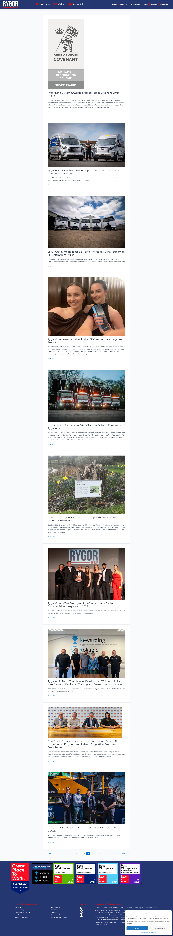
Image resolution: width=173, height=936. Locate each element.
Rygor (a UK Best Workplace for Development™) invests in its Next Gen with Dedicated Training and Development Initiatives (85, 683)
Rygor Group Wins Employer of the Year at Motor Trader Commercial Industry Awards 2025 (80, 605)
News (146, 4)
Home (114, 4)
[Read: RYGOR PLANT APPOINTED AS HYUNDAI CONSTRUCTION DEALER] (86, 798)
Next (124, 853)
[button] (169, 913)
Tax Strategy (55, 907)
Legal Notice (19, 915)
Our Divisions (135, 4)
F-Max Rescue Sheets (59, 917)
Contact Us (164, 4)
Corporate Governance (59, 915)
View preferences (160, 928)
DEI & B (53, 912)
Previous (50, 853)
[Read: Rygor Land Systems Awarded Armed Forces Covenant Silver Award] (66, 54)
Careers (154, 4)
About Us (123, 4)
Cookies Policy (144, 932)
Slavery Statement (21, 917)
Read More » (52, 112)
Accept (137, 928)
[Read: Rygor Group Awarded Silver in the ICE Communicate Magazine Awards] (86, 306)
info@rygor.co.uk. (101, 924)
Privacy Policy (152, 932)
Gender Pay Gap (57, 910)
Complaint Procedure (22, 912)
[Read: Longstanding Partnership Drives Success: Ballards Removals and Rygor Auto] (86, 395)
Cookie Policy (19, 910)
